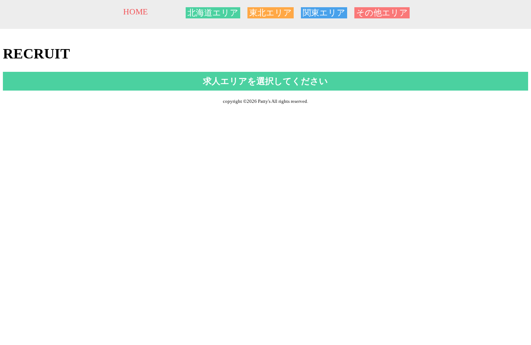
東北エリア (270, 12)
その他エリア (382, 12)
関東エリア (324, 12)
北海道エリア (212, 12)
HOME (135, 11)
